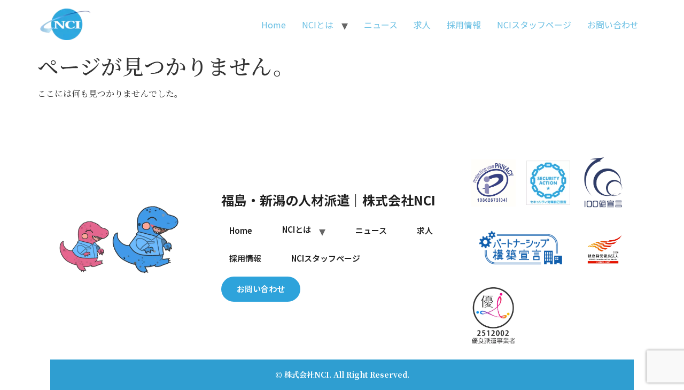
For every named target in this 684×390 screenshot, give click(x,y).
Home (273, 24)
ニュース (381, 24)
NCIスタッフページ (534, 24)
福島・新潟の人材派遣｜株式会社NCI (328, 199)
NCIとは (317, 24)
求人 (422, 24)
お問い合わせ (613, 24)
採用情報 (464, 24)
